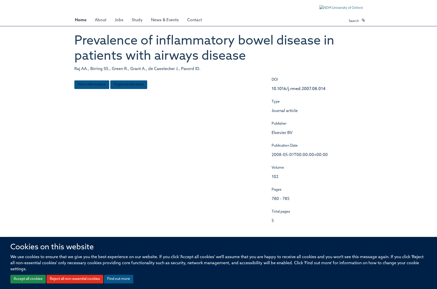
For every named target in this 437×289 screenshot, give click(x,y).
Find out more (118, 279)
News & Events (165, 20)
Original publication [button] (129, 84)
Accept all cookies (28, 279)
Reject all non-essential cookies (75, 279)
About (100, 20)
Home (80, 20)
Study (137, 20)
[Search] (363, 21)
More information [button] (92, 84)
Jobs (119, 20)
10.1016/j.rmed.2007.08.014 (298, 89)
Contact (194, 20)
